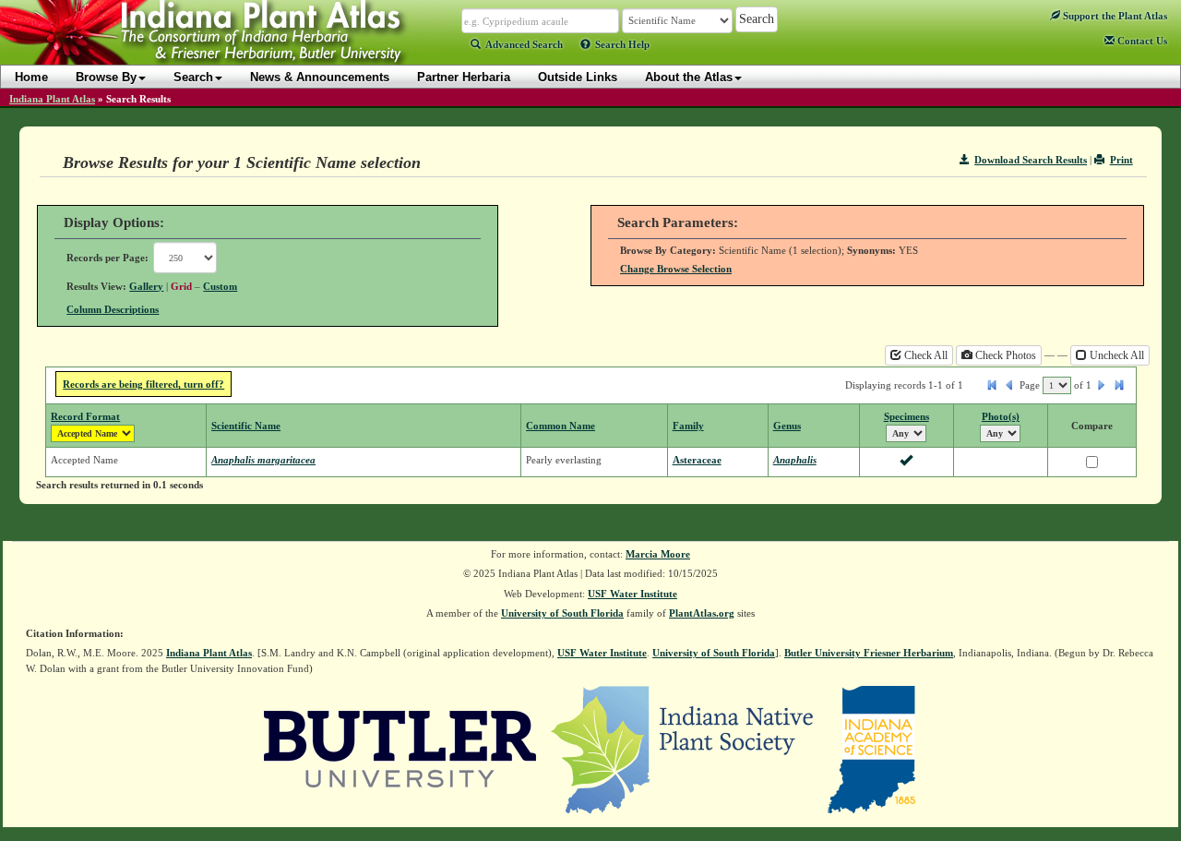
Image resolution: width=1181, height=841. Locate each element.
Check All (924, 355)
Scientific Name (245, 425)
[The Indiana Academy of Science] (871, 748)
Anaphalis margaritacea (263, 459)
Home (31, 77)
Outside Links (577, 77)
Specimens (906, 416)
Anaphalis (795, 459)
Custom (220, 286)
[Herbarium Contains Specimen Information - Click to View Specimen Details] (906, 461)
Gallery (146, 286)
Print (1121, 159)
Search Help (622, 44)
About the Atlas (689, 77)
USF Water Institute (632, 593)
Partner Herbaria (463, 77)
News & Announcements (319, 77)
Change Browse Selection (676, 268)
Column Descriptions (112, 309)
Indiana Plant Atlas (52, 98)
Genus (787, 425)
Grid (181, 286)
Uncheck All (1115, 355)
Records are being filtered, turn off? (143, 384)
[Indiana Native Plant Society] (683, 748)
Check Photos (1004, 355)
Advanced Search (524, 44)
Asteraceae (697, 459)
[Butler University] (400, 748)
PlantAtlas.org (701, 613)
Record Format (85, 416)
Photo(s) (1001, 416)
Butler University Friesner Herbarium (868, 652)
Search (193, 77)
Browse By (106, 77)
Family (688, 425)
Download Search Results (1030, 159)
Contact (1141, 40)
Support (1113, 15)
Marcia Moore (658, 553)
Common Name (560, 425)
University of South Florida (562, 613)
